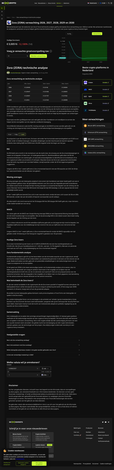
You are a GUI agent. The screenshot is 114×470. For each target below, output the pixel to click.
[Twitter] (103, 422)
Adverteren (66, 3)
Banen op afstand (103, 435)
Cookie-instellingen (106, 463)
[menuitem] (2, 8)
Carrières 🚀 (77, 435)
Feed (36, 3)
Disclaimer (95, 463)
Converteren (89, 435)
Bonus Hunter (51, 3)
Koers (8, 17)
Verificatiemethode (103, 441)
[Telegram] (108, 422)
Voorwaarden (77, 463)
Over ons (76, 432)
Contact (100, 438)
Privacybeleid (87, 463)
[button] (43, 340)
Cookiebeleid (20, 459)
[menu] (2, 13)
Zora (13, 17)
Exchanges (89, 438)
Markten (59, 3)
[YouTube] (106, 422)
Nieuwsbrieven (42, 3)
